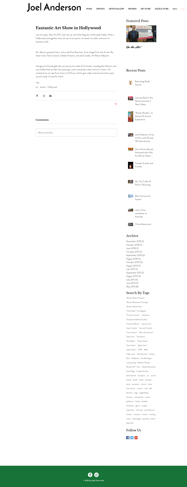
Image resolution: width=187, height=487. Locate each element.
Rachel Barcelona (149, 367)
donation (129, 397)
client (150, 384)
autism (43, 87)
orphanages (136, 418)
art (37, 87)
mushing (152, 414)
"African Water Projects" (135, 298)
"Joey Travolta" (131, 328)
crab (146, 388)
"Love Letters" (131, 332)
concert (140, 388)
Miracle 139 (130, 367)
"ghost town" (142, 345)
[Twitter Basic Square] (131, 437)
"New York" (130, 336)
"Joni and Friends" (145, 328)
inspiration (130, 410)
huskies (144, 405)
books (141, 380)
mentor (129, 414)
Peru (139, 367)
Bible (146, 349)
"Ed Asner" (146, 315)
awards (128, 380)
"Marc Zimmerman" (146, 332)
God (128, 358)
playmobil (129, 423)
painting (146, 418)
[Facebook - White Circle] (90, 475)
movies (144, 414)
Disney (151, 354)
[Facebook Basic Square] (127, 437)
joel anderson (149, 410)
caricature (135, 384)
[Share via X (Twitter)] (43, 95)
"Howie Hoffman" (132, 324)
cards (128, 384)
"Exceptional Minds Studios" (136, 319)
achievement (131, 375)
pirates (152, 418)
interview (139, 410)
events (147, 397)
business (148, 380)
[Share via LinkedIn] (50, 95)
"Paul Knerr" (141, 336)
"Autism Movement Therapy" (137, 302)
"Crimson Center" (133, 315)
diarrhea (129, 392)
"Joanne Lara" (146, 324)
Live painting (131, 362)
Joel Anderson (54, 8)
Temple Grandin (142, 371)
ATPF (140, 349)
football (144, 401)
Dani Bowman (142, 354)
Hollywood (52, 87)
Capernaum (130, 354)
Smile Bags (130, 371)
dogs (136, 392)
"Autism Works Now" (134, 306)
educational (139, 397)
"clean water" (131, 345)
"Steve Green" (142, 341)
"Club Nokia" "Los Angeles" (136, 311)
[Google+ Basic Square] (136, 437)
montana (137, 414)
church (143, 384)
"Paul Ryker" (131, 341)
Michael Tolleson (143, 362)
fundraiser (130, 405)
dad (150, 388)
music (128, 418)
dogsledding (143, 392)
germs (138, 405)
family (137, 401)
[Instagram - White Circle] (96, 475)
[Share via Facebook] (37, 95)
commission (130, 388)
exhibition (130, 401)
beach (135, 380)
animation (141, 375)
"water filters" (131, 349)
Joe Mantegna (146, 358)
